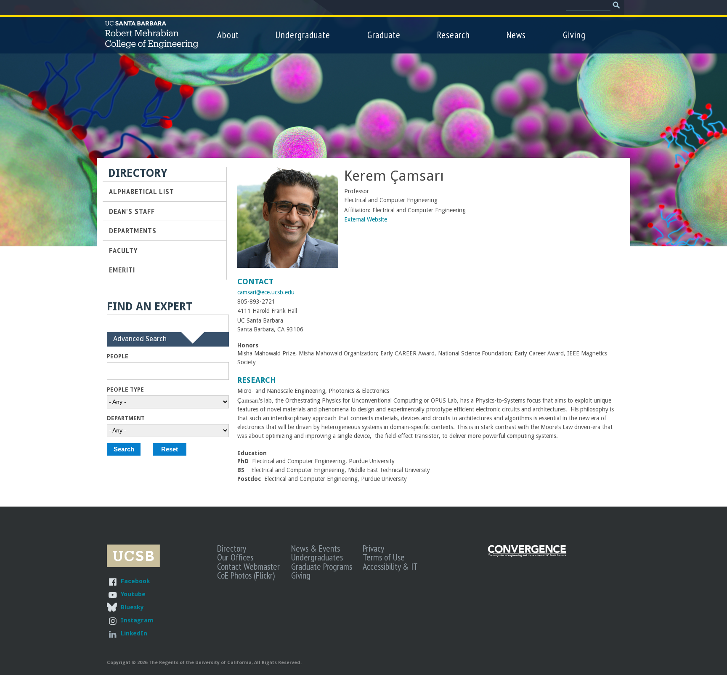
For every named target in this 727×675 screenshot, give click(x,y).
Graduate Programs (321, 566)
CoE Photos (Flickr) (246, 575)
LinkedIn (134, 633)
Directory (231, 548)
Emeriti (122, 269)
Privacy (373, 548)
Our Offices (235, 557)
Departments (133, 230)
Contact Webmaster (248, 566)
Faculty (123, 250)
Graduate (384, 35)
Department (126, 418)
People (117, 356)
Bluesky (132, 607)
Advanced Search (140, 343)
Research (453, 35)
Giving (574, 35)
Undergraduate (303, 35)
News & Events (315, 548)
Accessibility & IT (390, 566)
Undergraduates (317, 557)
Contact (255, 281)
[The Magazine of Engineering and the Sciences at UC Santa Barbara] (527, 554)
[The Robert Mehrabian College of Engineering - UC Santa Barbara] (151, 44)
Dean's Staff (132, 211)
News (516, 35)
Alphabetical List (141, 191)
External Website (365, 219)
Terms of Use (384, 557)
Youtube (133, 594)
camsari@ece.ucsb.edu (266, 292)
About (228, 35)
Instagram (137, 620)
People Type (125, 389)
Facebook (135, 580)
